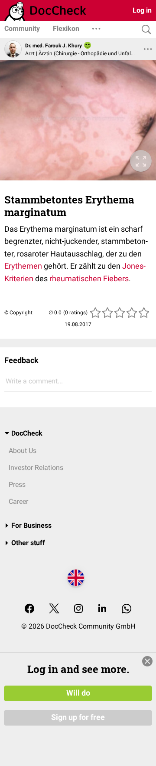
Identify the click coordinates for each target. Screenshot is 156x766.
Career (18, 501)
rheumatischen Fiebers (89, 278)
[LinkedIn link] (102, 609)
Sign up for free (78, 717)
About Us (22, 450)
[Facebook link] (29, 609)
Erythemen (23, 265)
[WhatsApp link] (126, 609)
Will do (78, 693)
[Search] (144, 30)
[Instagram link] (78, 609)
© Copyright (18, 313)
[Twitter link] (54, 609)
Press (17, 484)
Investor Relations (36, 467)
